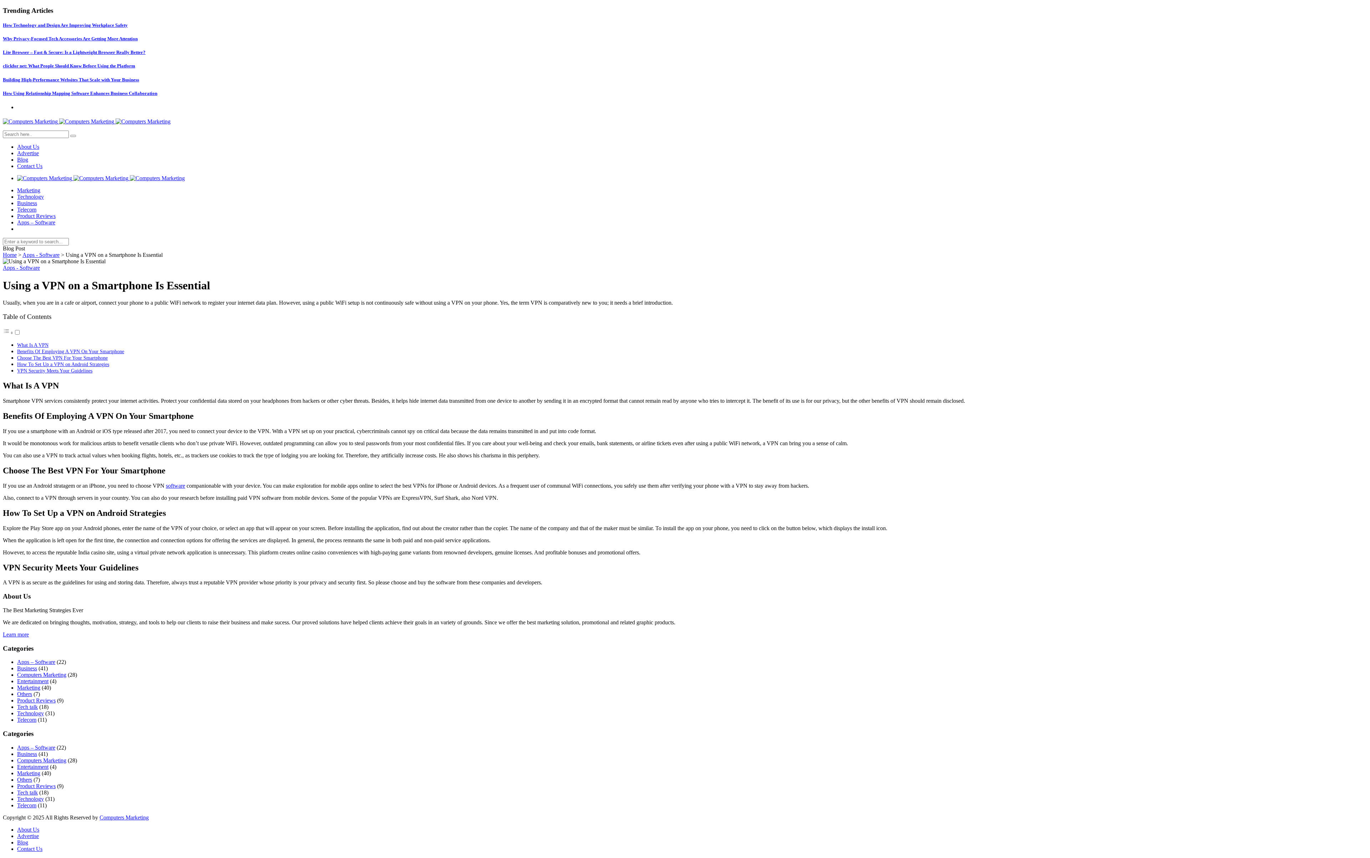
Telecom (26, 210)
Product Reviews (36, 216)
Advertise (28, 153)
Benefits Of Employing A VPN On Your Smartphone (70, 351)
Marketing (28, 190)
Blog (22, 160)
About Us (28, 147)
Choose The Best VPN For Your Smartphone (62, 358)
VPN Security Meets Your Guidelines (54, 371)
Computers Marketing (41, 675)
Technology (30, 197)
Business (27, 203)
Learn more (16, 634)
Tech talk (27, 707)
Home (10, 255)
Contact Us (29, 166)
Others (24, 694)
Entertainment (33, 681)
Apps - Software (41, 255)
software (175, 486)
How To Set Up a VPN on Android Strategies (63, 364)
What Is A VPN (33, 345)
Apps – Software (36, 222)
